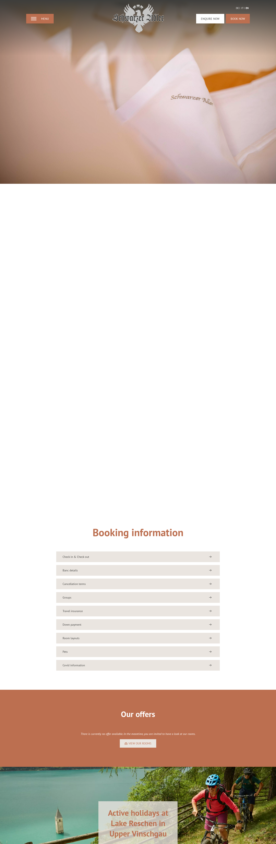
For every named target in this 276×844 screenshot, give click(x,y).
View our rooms (140, 743)
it (242, 8)
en (247, 8)
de (237, 8)
